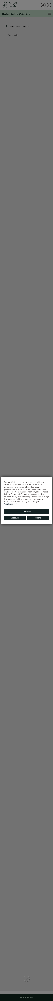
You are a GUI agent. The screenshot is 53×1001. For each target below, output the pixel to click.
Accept (38, 518)
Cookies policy (10, 504)
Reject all (15, 518)
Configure (26, 511)
